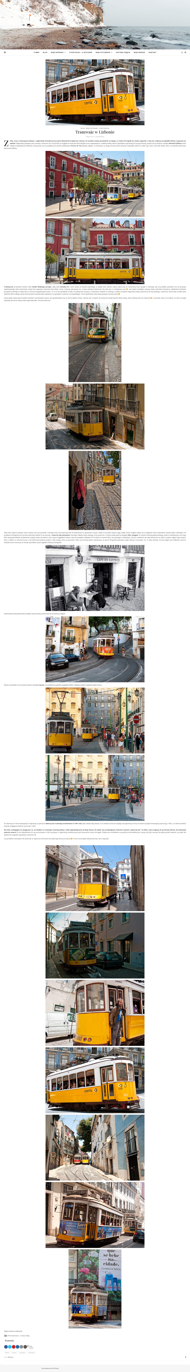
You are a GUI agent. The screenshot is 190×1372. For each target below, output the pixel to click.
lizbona (14, 1352)
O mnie (36, 52)
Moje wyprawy (57, 52)
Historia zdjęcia (123, 52)
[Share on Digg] (17, 1347)
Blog (45, 52)
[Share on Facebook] (6, 1347)
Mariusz (10, 1357)
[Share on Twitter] (10, 1347)
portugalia (22, 1352)
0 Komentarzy (99, 136)
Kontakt (152, 52)
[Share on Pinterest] (13, 1347)
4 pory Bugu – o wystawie (80, 52)
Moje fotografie (103, 52)
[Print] (25, 1347)
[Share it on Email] (21, 1347)
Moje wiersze (139, 52)
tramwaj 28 (31, 1352)
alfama (7, 1352)
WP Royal (56, 1368)
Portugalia (104, 128)
